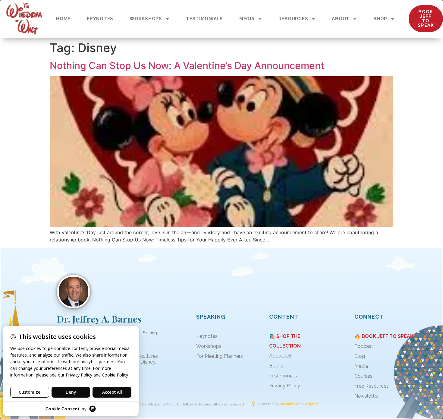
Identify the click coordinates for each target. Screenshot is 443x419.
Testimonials (283, 376)
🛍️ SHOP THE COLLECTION (285, 341)
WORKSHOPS (146, 18)
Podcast (363, 346)
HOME (63, 18)
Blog (359, 356)
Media (361, 366)
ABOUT (341, 18)
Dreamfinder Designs (298, 404)
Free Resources (371, 386)
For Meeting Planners (219, 356)
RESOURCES (293, 18)
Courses (363, 376)
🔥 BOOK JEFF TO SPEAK (383, 336)
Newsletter (366, 396)
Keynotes (207, 336)
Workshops (209, 346)
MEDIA (247, 18)
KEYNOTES (100, 18)
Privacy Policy (284, 386)
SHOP (380, 18)
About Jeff (280, 356)
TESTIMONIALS (204, 18)
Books (276, 366)
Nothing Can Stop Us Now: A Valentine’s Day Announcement (187, 65)
